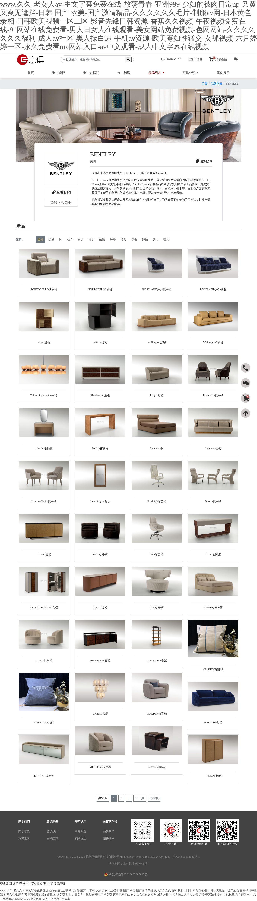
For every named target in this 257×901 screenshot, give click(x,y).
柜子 (70, 239)
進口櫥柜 (58, 73)
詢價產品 (220, 59)
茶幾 (102, 239)
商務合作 (108, 831)
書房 (166, 239)
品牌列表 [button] (155, 73)
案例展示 (223, 73)
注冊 (199, 59)
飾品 (145, 239)
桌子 (80, 239)
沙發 (51, 239)
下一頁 (140, 798)
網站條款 (80, 838)
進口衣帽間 (91, 73)
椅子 (91, 239)
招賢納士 (108, 838)
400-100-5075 (172, 59)
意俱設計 (52, 831)
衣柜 (134, 239)
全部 (40, 239)
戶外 (113, 239)
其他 (155, 239)
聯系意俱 (24, 838)
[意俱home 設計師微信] (236, 59)
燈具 (123, 239)
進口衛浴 (123, 73)
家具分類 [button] (189, 73)
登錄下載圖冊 (61, 203)
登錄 (191, 59)
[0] (246, 404)
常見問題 (80, 831)
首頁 (30, 73)
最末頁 (154, 798)
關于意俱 (24, 831)
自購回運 (52, 838)
